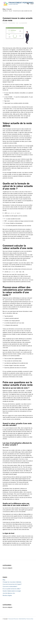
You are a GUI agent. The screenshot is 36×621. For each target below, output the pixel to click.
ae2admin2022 (24, 23)
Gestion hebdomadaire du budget (12, 591)
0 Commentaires (12, 23)
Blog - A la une (7, 9)
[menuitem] (27, 3)
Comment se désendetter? (10, 586)
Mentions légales (7, 595)
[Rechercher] (27, 3)
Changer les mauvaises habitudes (12, 582)
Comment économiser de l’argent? (12, 584)
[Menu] (31, 3)
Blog (4, 580)
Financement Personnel (13, 618)
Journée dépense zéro (9, 593)
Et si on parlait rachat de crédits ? (12, 588)
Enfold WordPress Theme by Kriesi (26, 618)
